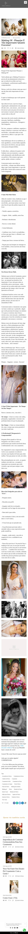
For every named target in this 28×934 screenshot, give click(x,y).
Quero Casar (5, 791)
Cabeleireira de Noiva (19, 776)
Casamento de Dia (6, 781)
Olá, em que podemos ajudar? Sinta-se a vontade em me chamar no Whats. (14, 924)
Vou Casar (4, 799)
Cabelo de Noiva (6, 778)
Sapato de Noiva (16, 794)
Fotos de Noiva (5, 786)
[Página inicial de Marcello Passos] (6, 4)
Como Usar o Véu (10, 898)
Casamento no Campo (7, 784)
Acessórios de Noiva (7, 776)
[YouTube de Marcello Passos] (17, 928)
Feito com (14, 932)
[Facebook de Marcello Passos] (10, 928)
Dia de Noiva (17, 784)
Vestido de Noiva (16, 797)
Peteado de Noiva (18, 789)
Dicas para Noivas (16, 37)
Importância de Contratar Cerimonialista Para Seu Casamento (13, 842)
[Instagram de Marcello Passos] (12, 928)
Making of (4, 789)
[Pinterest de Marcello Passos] (14, 928)
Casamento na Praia (17, 781)
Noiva (10, 789)
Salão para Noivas (6, 794)
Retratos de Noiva (14, 791)
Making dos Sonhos (15, 786)
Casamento (14, 778)
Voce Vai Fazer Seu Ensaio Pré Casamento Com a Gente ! (13, 871)
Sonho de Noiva (6, 797)
